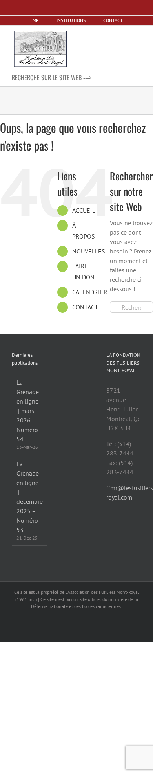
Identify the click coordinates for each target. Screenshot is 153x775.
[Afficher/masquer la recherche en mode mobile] (124, 33)
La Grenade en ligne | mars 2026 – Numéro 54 (27, 410)
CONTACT (85, 307)
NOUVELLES (88, 251)
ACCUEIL (83, 210)
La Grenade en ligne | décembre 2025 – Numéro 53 (29, 497)
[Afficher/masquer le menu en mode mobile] (138, 33)
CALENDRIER (89, 292)
